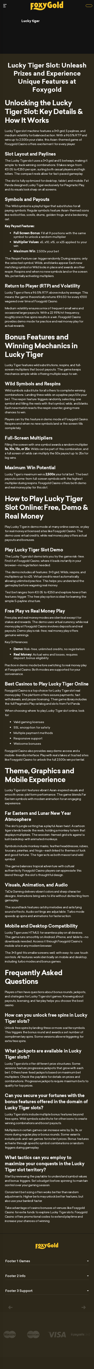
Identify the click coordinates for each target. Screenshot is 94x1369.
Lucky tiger (30, 21)
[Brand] (89, 5)
